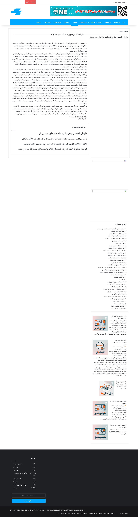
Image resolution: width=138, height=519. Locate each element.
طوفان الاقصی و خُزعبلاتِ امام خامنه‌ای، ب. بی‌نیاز (109, 37)
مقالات (75, 22)
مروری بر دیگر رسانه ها (20, 485)
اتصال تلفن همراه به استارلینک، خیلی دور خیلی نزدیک (119, 342)
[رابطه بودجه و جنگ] (106, 396)
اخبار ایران (117, 22)
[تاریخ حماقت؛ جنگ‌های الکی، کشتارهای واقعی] (100, 330)
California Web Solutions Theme (57, 510)
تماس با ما (48, 22)
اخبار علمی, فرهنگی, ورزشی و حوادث (91, 22)
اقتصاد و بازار (57, 22)
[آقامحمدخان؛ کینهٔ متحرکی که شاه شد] (100, 415)
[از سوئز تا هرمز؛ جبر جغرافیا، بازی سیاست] (100, 439)
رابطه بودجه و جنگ (121, 382)
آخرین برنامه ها (17, 464)
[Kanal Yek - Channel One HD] (16, 11)
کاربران (38, 22)
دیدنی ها (15, 481)
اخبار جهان (108, 22)
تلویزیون (66, 22)
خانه (124, 22)
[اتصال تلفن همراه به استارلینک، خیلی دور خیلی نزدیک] (100, 354)
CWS (81, 510)
